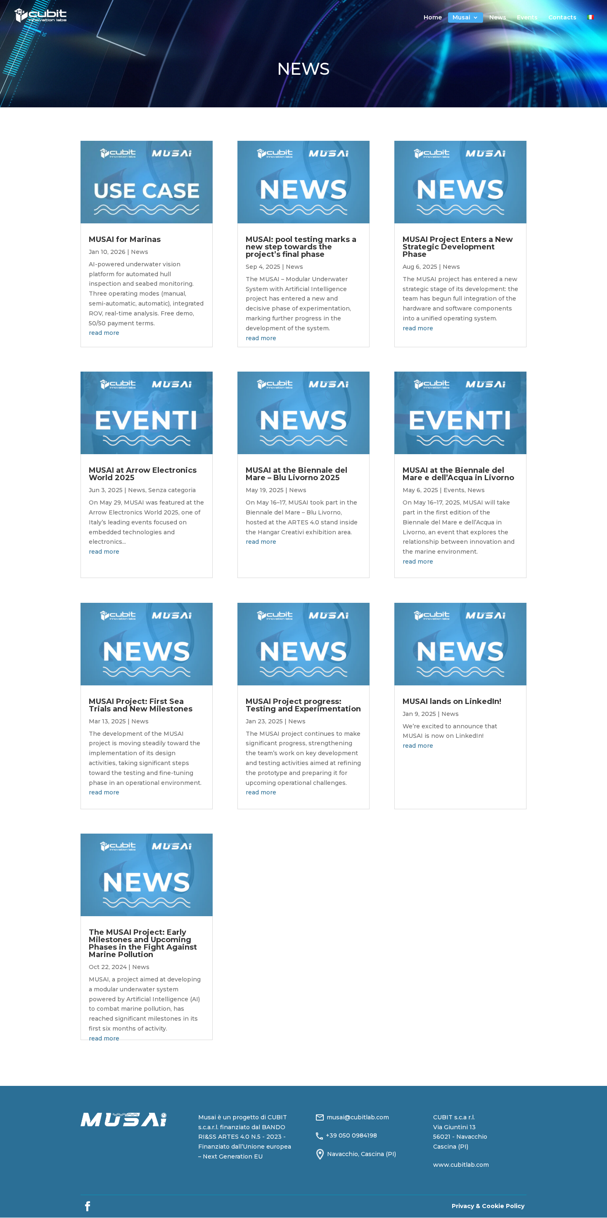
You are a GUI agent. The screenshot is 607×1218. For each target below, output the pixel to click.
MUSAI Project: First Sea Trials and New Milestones (140, 705)
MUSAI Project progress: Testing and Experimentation (303, 705)
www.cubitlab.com (461, 1164)
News (497, 17)
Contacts (562, 17)
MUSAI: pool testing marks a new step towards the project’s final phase (301, 247)
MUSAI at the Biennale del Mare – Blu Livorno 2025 (296, 474)
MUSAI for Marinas (125, 239)
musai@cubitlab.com (358, 1117)
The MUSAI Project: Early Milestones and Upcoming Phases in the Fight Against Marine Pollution (143, 943)
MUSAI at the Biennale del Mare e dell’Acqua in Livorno (458, 474)
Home (433, 17)
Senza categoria (172, 490)
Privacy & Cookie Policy (488, 1206)
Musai (461, 17)
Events (527, 17)
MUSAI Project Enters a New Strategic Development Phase (458, 247)
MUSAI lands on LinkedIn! (452, 701)
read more (104, 332)
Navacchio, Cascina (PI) (361, 1154)
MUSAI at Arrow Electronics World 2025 (143, 474)
